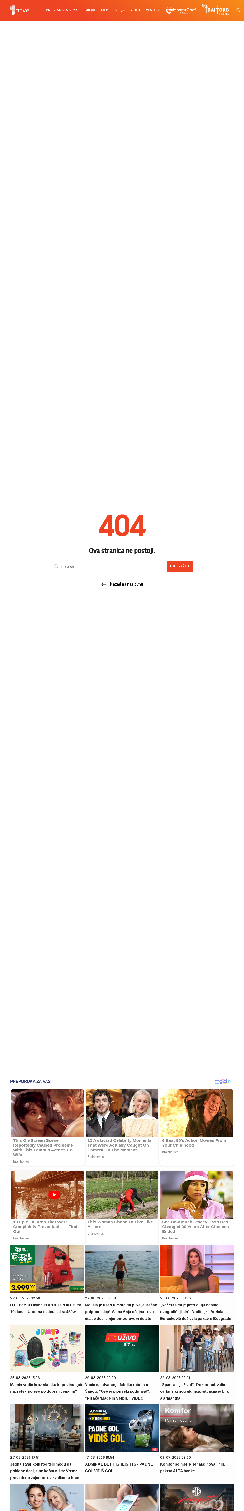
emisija (89, 10)
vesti (150, 10)
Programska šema (61, 10)
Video (135, 10)
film (105, 10)
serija (120, 10)
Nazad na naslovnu (126, 584)
